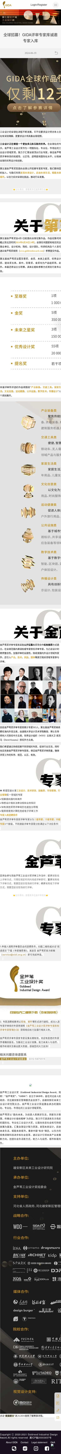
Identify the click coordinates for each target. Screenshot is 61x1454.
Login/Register (39, 4)
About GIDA (12, 1442)
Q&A (53, 1442)
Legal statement (39, 1442)
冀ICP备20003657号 (41, 1437)
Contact (24, 1442)
